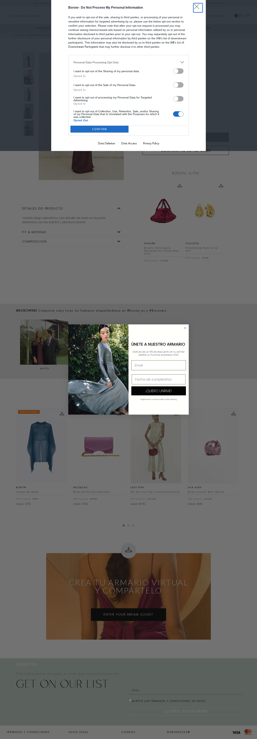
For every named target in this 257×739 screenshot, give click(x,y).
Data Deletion (106, 143)
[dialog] (128, 75)
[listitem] (128, 62)
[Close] (198, 8)
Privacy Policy (151, 143)
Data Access (129, 143)
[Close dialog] (185, 328)
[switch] (178, 71)
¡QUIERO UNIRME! (158, 390)
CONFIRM (99, 129)
